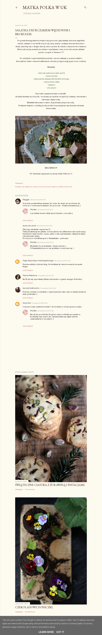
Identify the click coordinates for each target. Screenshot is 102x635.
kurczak (41, 187)
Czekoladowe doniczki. (34, 607)
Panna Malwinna (30, 275)
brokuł (35, 187)
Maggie (26, 199)
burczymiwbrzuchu (31, 288)
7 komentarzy (30, 489)
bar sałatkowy (27, 187)
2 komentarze (30, 612)
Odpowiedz (28, 220)
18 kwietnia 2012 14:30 (62, 261)
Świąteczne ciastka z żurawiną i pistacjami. (50, 485)
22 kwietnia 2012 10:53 (45, 311)
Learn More (46, 632)
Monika (33, 209)
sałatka (61, 187)
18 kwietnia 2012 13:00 (45, 242)
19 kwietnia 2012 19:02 (48, 288)
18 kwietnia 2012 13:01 (45, 210)
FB (71, 174)
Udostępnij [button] (19, 183)
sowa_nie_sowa (29, 226)
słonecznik (68, 187)
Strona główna (32, 13)
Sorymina (27, 303)
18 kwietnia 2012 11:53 (38, 200)
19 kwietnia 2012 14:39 (46, 275)
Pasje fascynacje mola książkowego (38, 260)
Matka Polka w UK (45, 7)
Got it (60, 632)
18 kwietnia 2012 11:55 (44, 226)
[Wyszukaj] (85, 6)
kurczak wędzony (51, 187)
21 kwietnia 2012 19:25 (39, 303)
